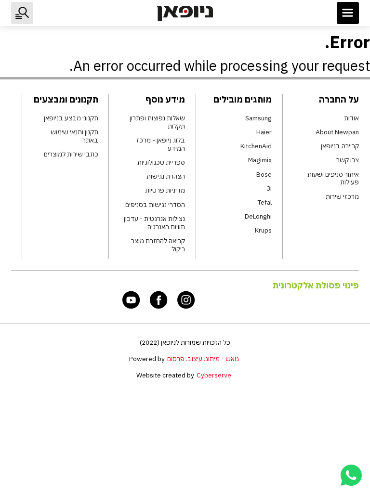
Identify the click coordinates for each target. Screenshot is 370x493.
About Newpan (337, 132)
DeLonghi (258, 216)
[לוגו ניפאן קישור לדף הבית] (184, 13)
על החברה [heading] (339, 99)
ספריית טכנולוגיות (161, 162)
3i (269, 188)
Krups (263, 230)
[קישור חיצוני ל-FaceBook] (159, 300)
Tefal (264, 202)
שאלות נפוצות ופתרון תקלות (157, 122)
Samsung (258, 118)
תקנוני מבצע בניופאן (71, 118)
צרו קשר (347, 160)
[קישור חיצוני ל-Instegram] (186, 300)
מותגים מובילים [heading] (242, 99)
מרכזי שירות (342, 197)
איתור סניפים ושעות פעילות (333, 178)
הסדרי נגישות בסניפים (155, 205)
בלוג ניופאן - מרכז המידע (160, 144)
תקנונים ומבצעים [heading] (66, 99)
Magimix (260, 160)
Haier (264, 132)
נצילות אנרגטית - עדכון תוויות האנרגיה (154, 223)
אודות (351, 118)
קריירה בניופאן (340, 146)
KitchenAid (256, 146)
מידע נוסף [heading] (165, 99)
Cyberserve (214, 375)
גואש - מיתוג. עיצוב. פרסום (203, 358)
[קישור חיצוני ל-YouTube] (131, 300)
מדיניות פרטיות (165, 190)
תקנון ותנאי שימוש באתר (74, 136)
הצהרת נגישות (165, 176)
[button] (348, 13)
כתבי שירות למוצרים (71, 154)
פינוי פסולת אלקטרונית (316, 285)
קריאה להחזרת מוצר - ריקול (156, 245)
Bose (264, 174)
